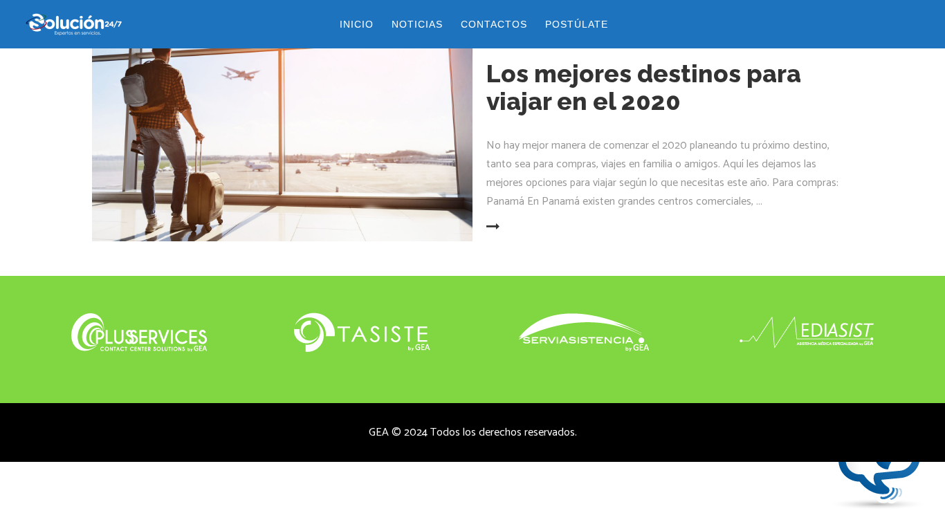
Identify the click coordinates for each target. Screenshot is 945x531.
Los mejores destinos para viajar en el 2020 (643, 87)
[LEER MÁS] (520, 227)
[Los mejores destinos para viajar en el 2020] (282, 134)
